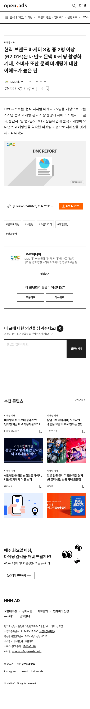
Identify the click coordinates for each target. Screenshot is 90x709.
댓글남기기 (76, 348)
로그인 (82, 5)
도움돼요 (30, 297)
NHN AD (12, 600)
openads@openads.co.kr (26, 651)
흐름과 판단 (44, 17)
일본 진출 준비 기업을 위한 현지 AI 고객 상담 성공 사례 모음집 (65, 477)
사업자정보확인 (46, 631)
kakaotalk (37, 671)
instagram (10, 671)
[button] (80, 399)
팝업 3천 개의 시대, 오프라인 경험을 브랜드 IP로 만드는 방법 (64, 422)
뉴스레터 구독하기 (16, 575)
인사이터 (59, 17)
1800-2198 (29, 646)
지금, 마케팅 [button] (25, 17)
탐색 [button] (12, 17)
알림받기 (45, 273)
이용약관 (8, 664)
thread (24, 671)
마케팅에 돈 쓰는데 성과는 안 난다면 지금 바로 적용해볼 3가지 (22, 422)
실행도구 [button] (72, 17)
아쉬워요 (59, 297)
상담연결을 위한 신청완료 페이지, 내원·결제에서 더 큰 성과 (23, 477)
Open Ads (15, 5)
